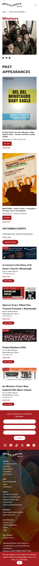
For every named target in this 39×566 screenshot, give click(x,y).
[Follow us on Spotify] (34, 445)
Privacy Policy (8, 538)
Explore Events (10, 242)
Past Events (7, 474)
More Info (6, 148)
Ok (19, 563)
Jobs (4, 530)
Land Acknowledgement (12, 505)
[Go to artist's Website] (4, 57)
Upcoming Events (10, 464)
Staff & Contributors (11, 497)
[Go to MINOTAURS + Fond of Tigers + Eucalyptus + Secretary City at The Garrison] (19, 205)
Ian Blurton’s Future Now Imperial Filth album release (16, 388)
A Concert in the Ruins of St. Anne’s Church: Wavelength (17, 267)
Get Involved (8, 520)
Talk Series (7, 472)
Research (6, 510)
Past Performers (17, 12)
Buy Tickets (8, 281)
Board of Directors (10, 500)
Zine (4, 12)
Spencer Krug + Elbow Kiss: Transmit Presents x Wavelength (19, 307)
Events (5, 461)
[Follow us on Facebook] (11, 445)
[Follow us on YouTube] (28, 445)
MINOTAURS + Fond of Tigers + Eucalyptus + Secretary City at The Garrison (19, 210)
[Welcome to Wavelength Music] (12, 5)
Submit (19, 438)
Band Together (9, 515)
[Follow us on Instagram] (5, 445)
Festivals (6, 466)
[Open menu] (35, 5)
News (5, 484)
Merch (5, 528)
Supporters (7, 502)
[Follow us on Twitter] (22, 445)
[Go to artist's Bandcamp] (10, 57)
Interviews (7, 487)
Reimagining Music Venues (13, 512)
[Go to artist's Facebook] (7, 57)
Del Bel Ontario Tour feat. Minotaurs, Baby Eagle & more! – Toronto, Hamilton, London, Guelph (18, 134)
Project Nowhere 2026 (14, 347)
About (5, 492)
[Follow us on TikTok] (17, 445)
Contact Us (7, 522)
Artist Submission (10, 525)
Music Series (7, 469)
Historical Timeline (10, 494)
